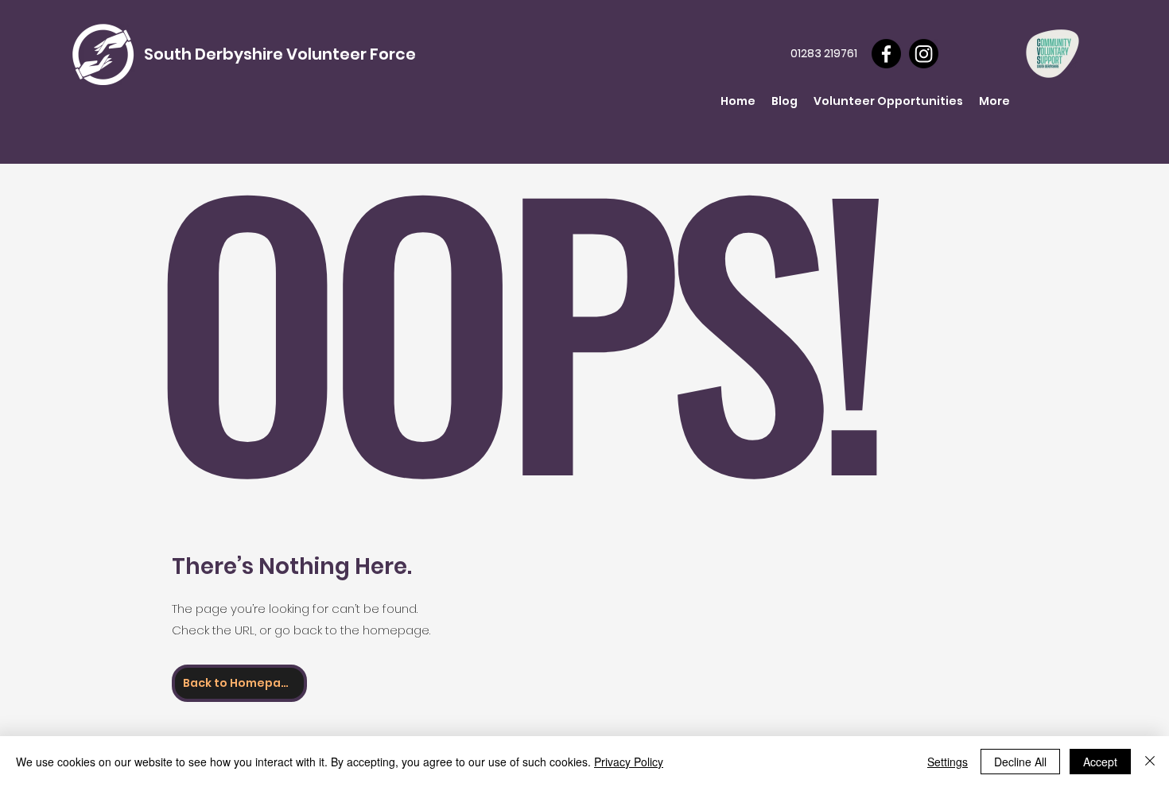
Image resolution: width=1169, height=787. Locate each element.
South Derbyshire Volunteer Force (280, 54)
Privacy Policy (628, 762)
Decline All (1020, 762)
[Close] (1149, 761)
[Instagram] (923, 53)
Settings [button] (947, 762)
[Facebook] (886, 53)
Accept (1100, 762)
